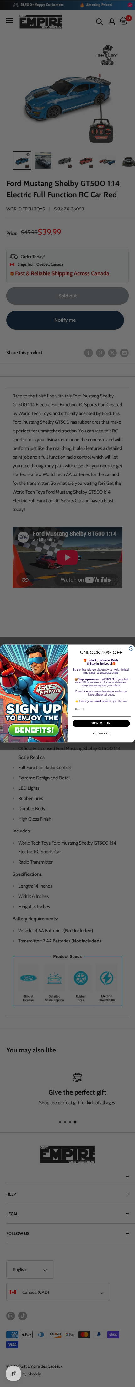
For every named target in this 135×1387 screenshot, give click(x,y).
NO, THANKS (101, 734)
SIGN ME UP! (101, 723)
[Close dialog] (131, 648)
